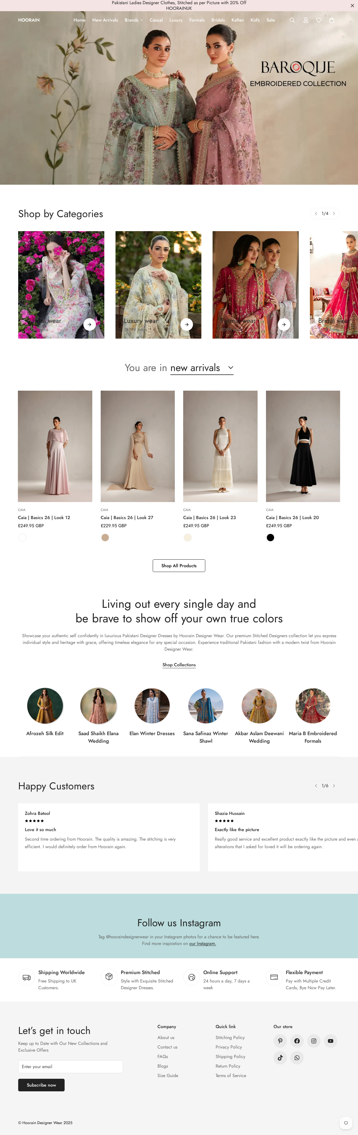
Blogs (162, 1066)
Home (80, 20)
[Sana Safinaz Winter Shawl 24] (205, 705)
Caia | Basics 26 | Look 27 (127, 517)
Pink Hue (22, 537)
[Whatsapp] (297, 1057)
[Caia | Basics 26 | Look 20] (303, 446)
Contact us (167, 1047)
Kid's (255, 20)
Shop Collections (179, 665)
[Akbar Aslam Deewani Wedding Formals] (259, 705)
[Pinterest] (280, 1041)
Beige (105, 537)
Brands (131, 20)
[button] (331, 20)
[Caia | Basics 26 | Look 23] (220, 446)
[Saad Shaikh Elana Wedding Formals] (98, 705)
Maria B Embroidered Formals (313, 737)
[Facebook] (297, 1041)
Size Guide (167, 1075)
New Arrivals (105, 20)
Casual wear (44, 320)
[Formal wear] (284, 324)
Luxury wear (141, 320)
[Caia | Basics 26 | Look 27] (138, 446)
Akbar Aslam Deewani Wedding (259, 737)
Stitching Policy (230, 1037)
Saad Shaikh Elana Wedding (98, 737)
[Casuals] (61, 285)
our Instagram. (202, 943)
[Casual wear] (89, 324)
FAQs (162, 1056)
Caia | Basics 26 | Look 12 (44, 517)
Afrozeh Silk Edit (44, 733)
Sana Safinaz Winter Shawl (205, 737)
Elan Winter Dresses (152, 733)
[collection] (45, 705)
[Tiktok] (280, 1057)
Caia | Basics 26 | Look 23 (209, 517)
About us (165, 1037)
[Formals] (256, 285)
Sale (271, 20)
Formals (197, 20)
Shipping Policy (230, 1056)
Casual (156, 20)
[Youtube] (330, 1041)
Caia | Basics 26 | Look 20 (292, 517)
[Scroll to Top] (347, 1104)
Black (270, 537)
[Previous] (316, 213)
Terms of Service (231, 1075)
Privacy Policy (229, 1047)
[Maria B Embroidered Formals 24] (313, 705)
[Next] (334, 213)
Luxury (176, 20)
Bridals (218, 20)
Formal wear (238, 320)
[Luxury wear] (186, 324)
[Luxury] (159, 285)
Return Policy (228, 1066)
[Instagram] (314, 1041)
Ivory (187, 537)
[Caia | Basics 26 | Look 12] (55, 446)
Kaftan (238, 20)
